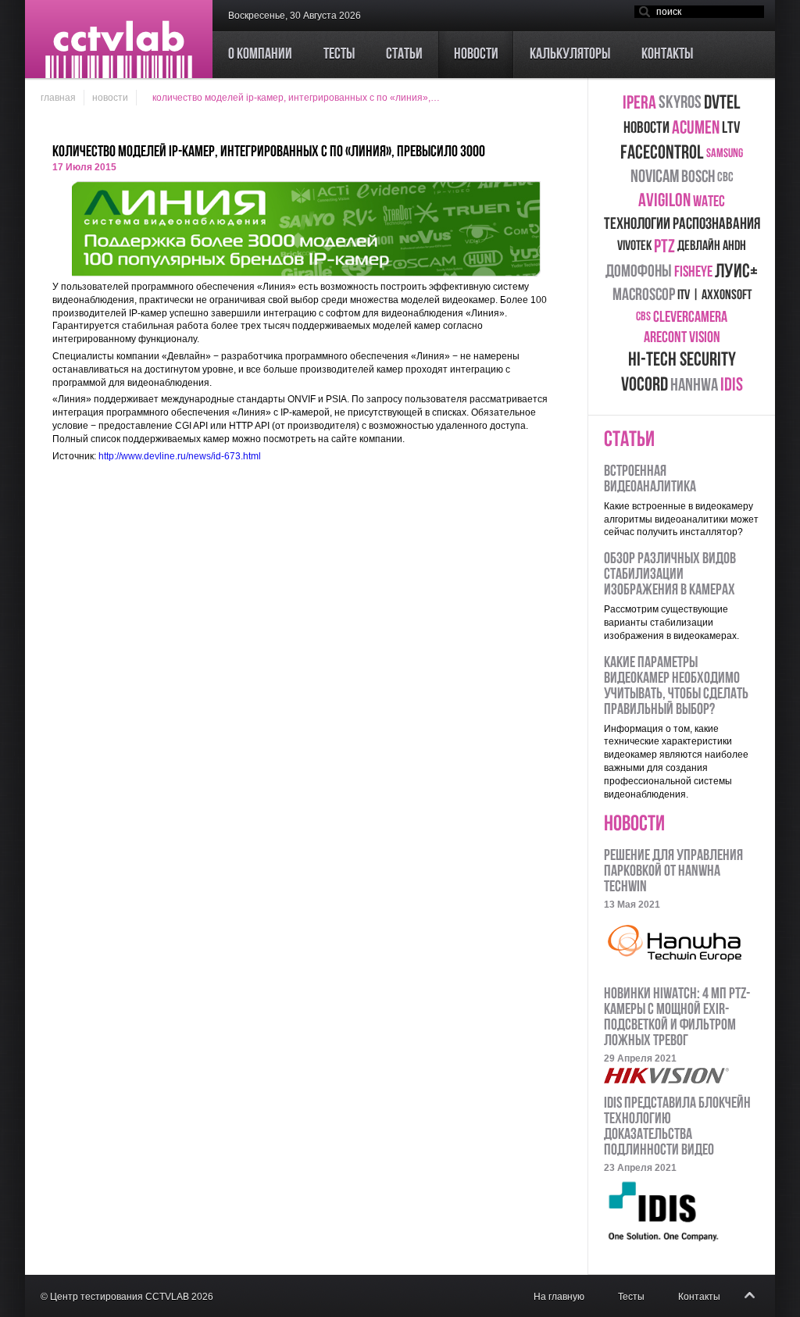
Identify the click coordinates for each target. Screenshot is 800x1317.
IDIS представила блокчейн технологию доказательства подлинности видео (677, 1127)
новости (646, 128)
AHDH (734, 247)
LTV (731, 128)
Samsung (724, 154)
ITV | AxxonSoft (714, 296)
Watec (709, 202)
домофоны (638, 272)
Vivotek (634, 247)
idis (731, 386)
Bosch (698, 178)
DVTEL (722, 103)
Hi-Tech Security (682, 360)
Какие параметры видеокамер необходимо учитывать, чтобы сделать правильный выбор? (676, 686)
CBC (725, 177)
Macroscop (643, 296)
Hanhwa (694, 386)
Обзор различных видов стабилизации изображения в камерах (670, 574)
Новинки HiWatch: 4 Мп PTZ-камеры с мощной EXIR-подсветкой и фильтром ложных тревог (677, 1018)
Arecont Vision (682, 338)
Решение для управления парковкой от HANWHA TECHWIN (673, 871)
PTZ (664, 247)
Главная (58, 97)
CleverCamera (690, 318)
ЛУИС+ (736, 272)
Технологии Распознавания (682, 224)
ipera (639, 104)
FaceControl (662, 153)
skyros (680, 103)
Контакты (699, 1296)
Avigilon (664, 201)
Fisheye (693, 272)
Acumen (696, 129)
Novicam (654, 178)
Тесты (631, 1296)
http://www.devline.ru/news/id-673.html (179, 456)
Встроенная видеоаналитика (650, 479)
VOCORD (644, 385)
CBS (643, 317)
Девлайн (698, 247)
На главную (559, 1296)
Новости (110, 97)
